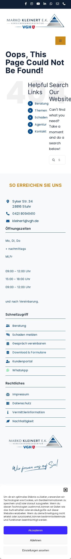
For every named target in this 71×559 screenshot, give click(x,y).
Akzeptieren (35, 530)
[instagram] (31, 3)
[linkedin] (45, 3)
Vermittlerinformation (28, 412)
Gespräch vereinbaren (29, 343)
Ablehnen (35, 540)
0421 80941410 (23, 213)
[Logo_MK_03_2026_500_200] (35, 10)
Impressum (20, 394)
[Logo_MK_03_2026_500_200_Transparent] (35, 431)
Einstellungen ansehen (35, 550)
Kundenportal (22, 361)
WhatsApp (20, 370)
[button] (65, 490)
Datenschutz (21, 403)
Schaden (41, 117)
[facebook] (26, 3)
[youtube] (38, 3)
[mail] (57, 3)
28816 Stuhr (21, 206)
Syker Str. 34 (22, 201)
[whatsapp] (51, 3)
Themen (41, 110)
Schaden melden (24, 335)
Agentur (41, 124)
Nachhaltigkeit (23, 421)
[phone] (64, 3)
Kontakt (40, 131)
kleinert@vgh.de (25, 221)
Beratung (41, 103)
